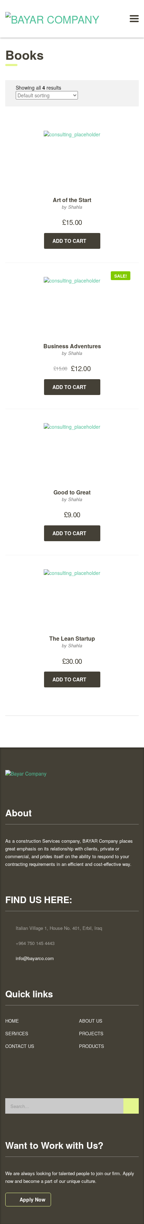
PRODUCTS (91, 1046)
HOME (12, 1021)
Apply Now (32, 1199)
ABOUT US (90, 1021)
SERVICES (16, 1033)
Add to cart (69, 240)
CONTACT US (19, 1046)
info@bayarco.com (35, 958)
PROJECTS (91, 1033)
